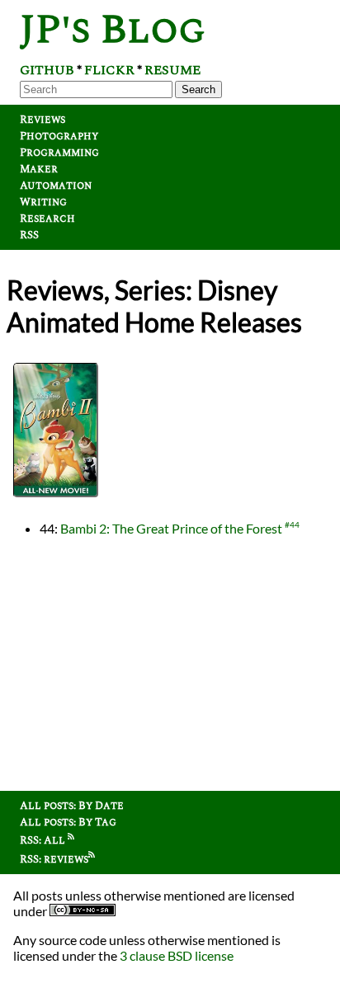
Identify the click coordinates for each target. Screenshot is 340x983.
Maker (39, 169)
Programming (59, 152)
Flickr (109, 70)
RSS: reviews (54, 859)
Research (47, 218)
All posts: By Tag (68, 822)
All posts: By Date (72, 805)
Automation (56, 185)
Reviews (42, 119)
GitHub (47, 70)
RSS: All (44, 840)
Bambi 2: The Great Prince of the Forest (171, 528)
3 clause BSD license (177, 955)
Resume (172, 70)
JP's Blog (112, 30)
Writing (43, 202)
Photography (59, 136)
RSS (29, 235)
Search (198, 89)
